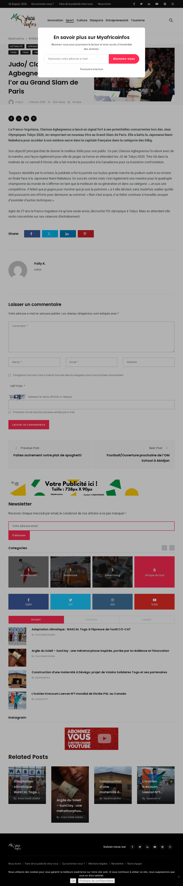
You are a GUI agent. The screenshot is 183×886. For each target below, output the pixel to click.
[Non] (178, 876)
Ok (73, 880)
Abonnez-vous (124, 58)
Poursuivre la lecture (91, 69)
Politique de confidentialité (96, 880)
